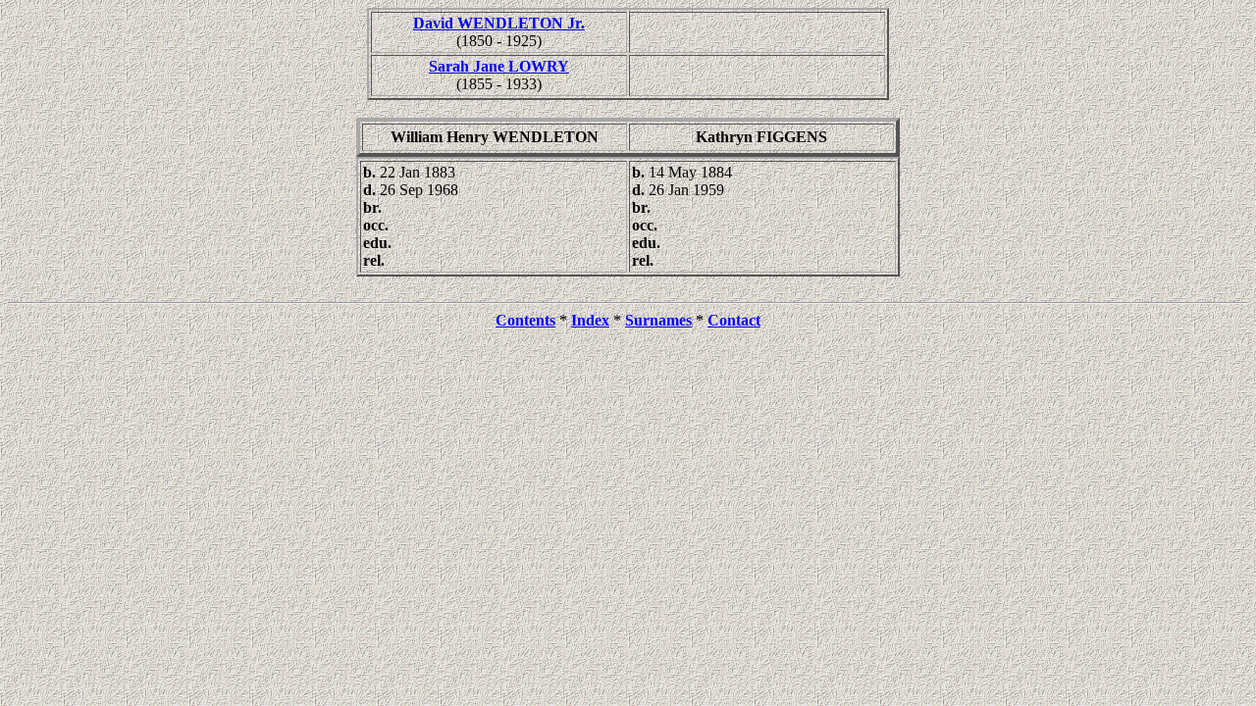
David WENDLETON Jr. (499, 23)
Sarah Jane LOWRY (499, 66)
